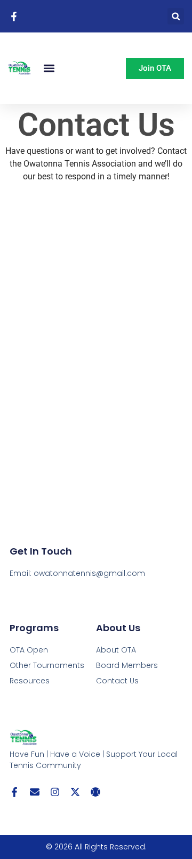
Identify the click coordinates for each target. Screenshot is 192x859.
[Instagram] (55, 792)
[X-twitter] (75, 792)
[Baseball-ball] (95, 792)
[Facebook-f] (14, 792)
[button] (175, 16)
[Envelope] (34, 792)
